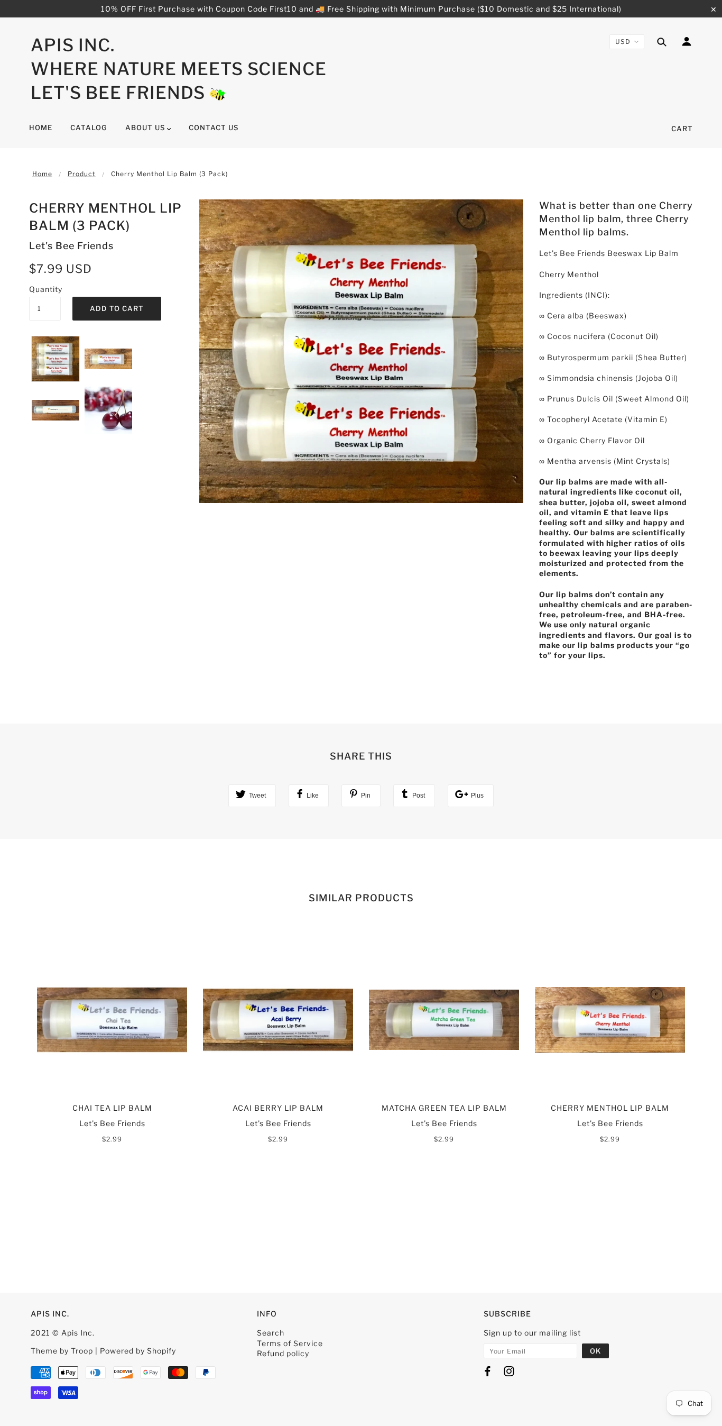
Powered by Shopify (138, 1350)
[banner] (217, 93)
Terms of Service (290, 1343)
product (82, 174)
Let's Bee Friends (118, 92)
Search (270, 1332)
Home (42, 174)
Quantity (45, 289)
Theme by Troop (62, 1350)
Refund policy (283, 1353)
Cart (682, 128)
